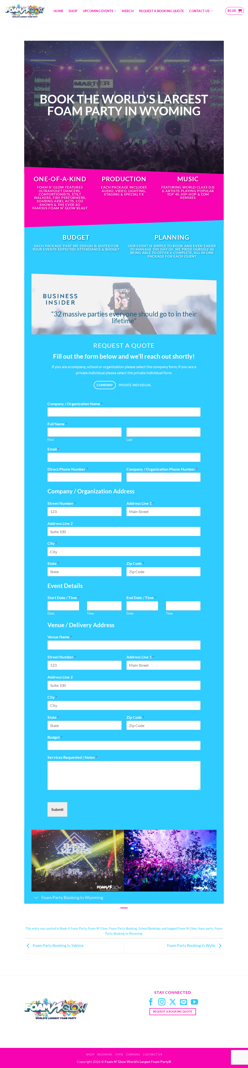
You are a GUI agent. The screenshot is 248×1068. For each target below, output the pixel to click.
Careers (133, 1054)
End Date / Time (141, 597)
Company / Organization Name (74, 403)
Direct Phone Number (67, 469)
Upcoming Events (98, 11)
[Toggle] (36, 898)
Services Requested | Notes (72, 757)
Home (58, 11)
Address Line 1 (140, 503)
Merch (127, 11)
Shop (73, 11)
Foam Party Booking (123, 928)
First (50, 440)
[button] (234, 11)
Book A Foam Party (73, 928)
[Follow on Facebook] (151, 1002)
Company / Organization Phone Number (161, 469)
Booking (104, 1054)
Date (50, 613)
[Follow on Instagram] (161, 1002)
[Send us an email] (183, 1002)
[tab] (105, 385)
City (52, 543)
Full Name (57, 423)
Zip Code (135, 563)
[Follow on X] (172, 1002)
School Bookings (150, 928)
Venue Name (59, 636)
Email (53, 449)
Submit (57, 809)
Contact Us (199, 11)
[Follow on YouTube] (194, 1002)
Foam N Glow (187, 928)
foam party (205, 928)
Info (119, 1054)
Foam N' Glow (98, 928)
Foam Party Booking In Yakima (57, 945)
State (53, 563)
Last (129, 440)
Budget (54, 737)
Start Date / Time (63, 597)
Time (90, 613)
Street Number (61, 503)
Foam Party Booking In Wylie (191, 945)
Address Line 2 (60, 523)
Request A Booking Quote (161, 11)
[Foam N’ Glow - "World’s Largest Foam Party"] (25, 10)
